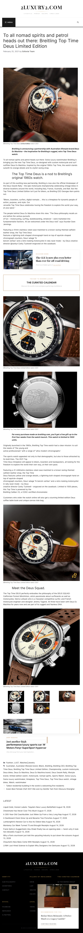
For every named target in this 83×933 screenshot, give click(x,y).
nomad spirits (45, 776)
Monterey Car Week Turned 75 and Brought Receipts (26, 825)
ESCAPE (33, 894)
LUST (16, 763)
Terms (32, 907)
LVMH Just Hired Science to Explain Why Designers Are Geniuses (31, 845)
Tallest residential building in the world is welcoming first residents (35, 786)
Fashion (9, 763)
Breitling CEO (59, 766)
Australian (10, 766)
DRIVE (32, 882)
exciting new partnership (27, 183)
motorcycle (33, 776)
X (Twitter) (6, 915)
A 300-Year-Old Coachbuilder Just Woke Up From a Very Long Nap (32, 814)
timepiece (30, 779)
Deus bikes (8, 772)
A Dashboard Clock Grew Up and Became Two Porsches (27, 818)
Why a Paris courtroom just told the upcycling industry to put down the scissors (37, 835)
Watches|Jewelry (27, 763)
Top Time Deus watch (59, 779)
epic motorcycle (34, 186)
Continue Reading (48, 924)
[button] (78, 22)
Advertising (7, 886)
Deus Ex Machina (18, 165)
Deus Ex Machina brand (40, 772)
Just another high (16, 741)
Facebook (6, 907)
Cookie (33, 911)
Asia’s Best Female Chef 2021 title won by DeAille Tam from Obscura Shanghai (40, 789)
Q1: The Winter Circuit (66, 882)
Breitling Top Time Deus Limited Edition (31, 769)
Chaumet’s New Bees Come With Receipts (21, 842)
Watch (11, 782)
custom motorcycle (60, 162)
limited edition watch (19, 776)
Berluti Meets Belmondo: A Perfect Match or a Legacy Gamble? (56, 917)
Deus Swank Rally (14, 186)
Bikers (41, 766)
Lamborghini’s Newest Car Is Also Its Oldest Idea (24, 822)
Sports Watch (58, 776)
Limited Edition (25, 143)
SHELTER (33, 890)
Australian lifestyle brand (27, 766)
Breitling (71, 160)
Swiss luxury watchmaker (14, 779)
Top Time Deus (42, 779)
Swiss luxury (70, 776)
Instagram (6, 911)
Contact (5, 890)
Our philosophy (8, 882)
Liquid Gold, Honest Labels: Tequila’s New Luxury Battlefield (29, 807)
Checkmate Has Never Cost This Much (20, 811)
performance (14, 744)
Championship (55, 769)
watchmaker (20, 782)
